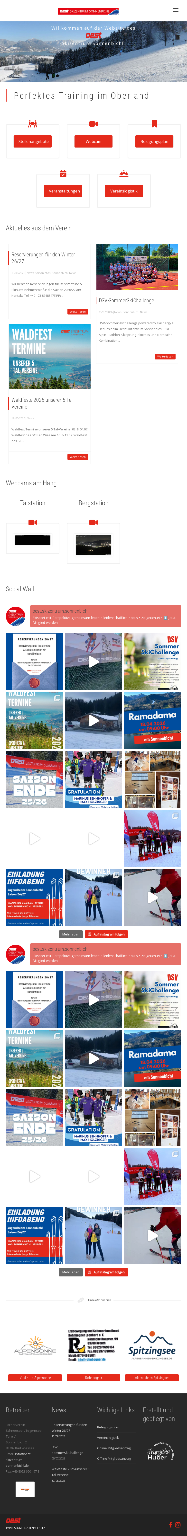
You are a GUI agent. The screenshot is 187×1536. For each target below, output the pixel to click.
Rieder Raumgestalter (127, 1378)
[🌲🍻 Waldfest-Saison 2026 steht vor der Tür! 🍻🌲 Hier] (34, 720)
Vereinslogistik (124, 191)
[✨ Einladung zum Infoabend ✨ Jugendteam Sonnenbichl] (34, 897)
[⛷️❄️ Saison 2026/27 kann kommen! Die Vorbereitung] (34, 661)
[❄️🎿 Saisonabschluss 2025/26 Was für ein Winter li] (34, 779)
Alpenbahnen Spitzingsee (69, 1378)
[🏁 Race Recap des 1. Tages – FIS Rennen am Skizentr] (152, 838)
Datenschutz (34, 1528)
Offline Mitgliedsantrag (114, 1458)
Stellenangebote (34, 141)
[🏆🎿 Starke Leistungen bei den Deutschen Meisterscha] (93, 779)
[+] (137, 267)
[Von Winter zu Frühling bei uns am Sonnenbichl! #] (93, 720)
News (30, 273)
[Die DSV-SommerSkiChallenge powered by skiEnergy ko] (152, 661)
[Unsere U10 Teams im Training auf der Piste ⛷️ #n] (152, 897)
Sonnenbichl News (64, 273)
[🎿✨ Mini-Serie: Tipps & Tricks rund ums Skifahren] (93, 838)
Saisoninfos (42, 273)
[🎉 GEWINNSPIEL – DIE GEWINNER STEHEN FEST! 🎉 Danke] (93, 897)
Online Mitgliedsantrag (114, 1448)
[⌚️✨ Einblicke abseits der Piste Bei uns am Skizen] (152, 779)
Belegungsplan (154, 141)
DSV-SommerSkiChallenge (126, 300)
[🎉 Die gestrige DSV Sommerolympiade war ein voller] (93, 661)
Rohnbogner (10, 1378)
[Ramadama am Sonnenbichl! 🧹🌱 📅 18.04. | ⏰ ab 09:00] (152, 720)
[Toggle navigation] (175, 10)
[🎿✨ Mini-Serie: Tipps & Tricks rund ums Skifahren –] (34, 838)
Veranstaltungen (64, 191)
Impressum (14, 1528)
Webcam (93, 141)
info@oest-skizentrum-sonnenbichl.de (18, 1460)
